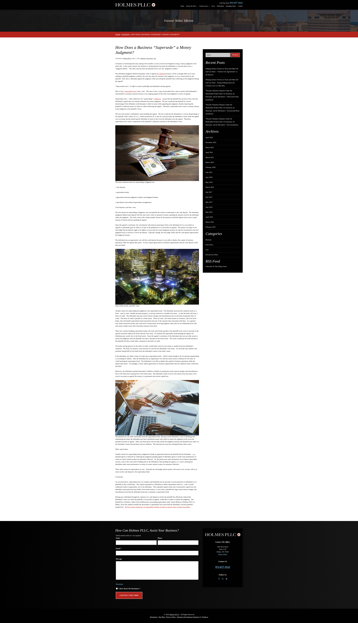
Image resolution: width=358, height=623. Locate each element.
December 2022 (211, 142)
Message (119, 559)
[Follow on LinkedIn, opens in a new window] (226, 578)
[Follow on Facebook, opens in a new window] (219, 578)
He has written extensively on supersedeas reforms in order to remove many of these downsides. (157, 507)
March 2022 (210, 147)
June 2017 (209, 197)
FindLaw (205, 617)
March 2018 (210, 187)
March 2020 (210, 162)
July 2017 (209, 192)
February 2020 (210, 167)
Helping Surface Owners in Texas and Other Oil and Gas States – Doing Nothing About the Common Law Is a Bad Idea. (222, 83)
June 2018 (209, 177)
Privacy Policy (171, 617)
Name (118, 538)
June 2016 (209, 207)
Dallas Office (222, 554)
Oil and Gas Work (212, 255)
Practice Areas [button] (203, 6)
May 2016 (209, 212)
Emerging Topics (231, 6)
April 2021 (209, 152)
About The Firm (191, 6)
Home (182, 6)
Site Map (162, 617)
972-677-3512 (236, 3)
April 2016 (209, 217)
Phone (160, 538)
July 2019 (209, 172)
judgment (157, 99)
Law (155, 58)
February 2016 (210, 227)
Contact (240, 6)
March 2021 (210, 157)
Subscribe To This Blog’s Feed (216, 266)
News (213, 6)
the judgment (161, 74)
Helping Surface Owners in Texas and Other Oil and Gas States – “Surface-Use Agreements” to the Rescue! (222, 72)
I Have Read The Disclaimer (129, 589)
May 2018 (209, 182)
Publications (220, 6)
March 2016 (210, 222)
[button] (356, 609)
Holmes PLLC (127, 58)
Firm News (150, 58)
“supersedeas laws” (130, 91)
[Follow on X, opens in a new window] (222, 578)
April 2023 (209, 137)
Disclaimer (119, 584)
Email (118, 548)
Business (143, 58)
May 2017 (209, 202)
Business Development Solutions (188, 617)
